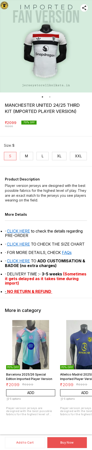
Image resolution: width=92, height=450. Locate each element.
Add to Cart (25, 442)
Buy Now (67, 442)
